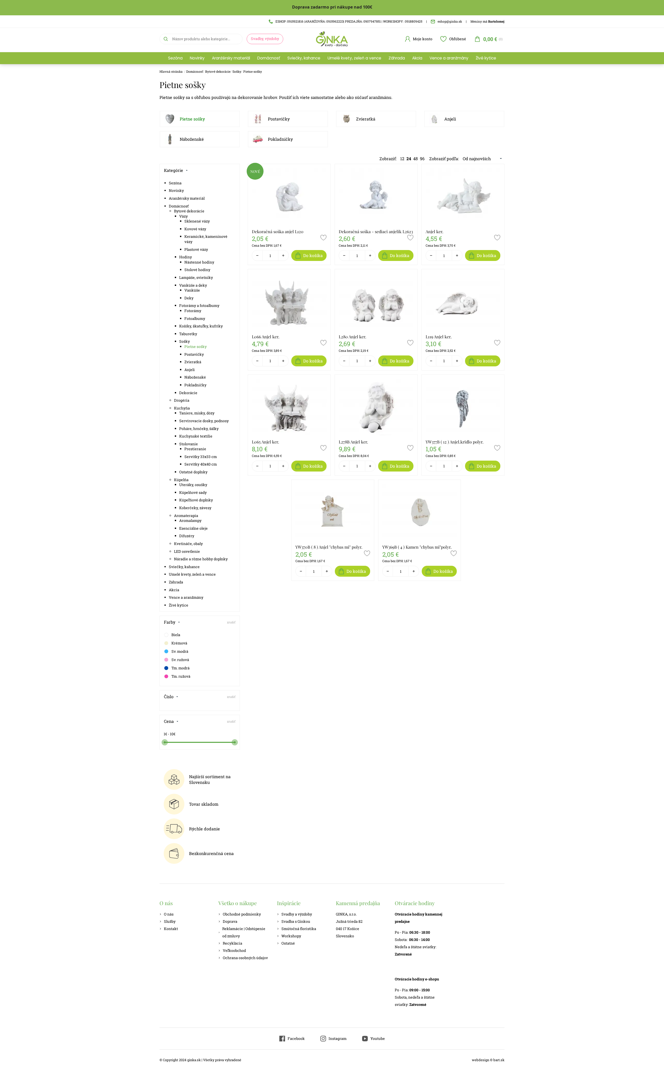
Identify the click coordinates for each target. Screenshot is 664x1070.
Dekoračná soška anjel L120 (277, 231)
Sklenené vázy (197, 221)
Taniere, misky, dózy (197, 412)
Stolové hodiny (197, 269)
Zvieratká (365, 119)
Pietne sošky (252, 71)
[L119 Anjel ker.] (463, 301)
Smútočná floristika (298, 928)
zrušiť (231, 622)
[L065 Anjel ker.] (289, 407)
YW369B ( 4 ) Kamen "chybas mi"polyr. (417, 547)
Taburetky (188, 333)
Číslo (169, 696)
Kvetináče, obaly (188, 543)
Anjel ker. (434, 231)
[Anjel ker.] (463, 196)
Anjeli (450, 119)
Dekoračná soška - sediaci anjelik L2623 (376, 231)
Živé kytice (486, 58)
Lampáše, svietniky (196, 277)
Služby (170, 921)
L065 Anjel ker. (265, 442)
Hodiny (185, 256)
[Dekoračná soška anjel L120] (289, 196)
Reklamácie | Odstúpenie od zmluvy (243, 932)
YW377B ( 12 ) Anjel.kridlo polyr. (454, 442)
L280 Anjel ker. (352, 336)
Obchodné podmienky (242, 914)
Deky (188, 297)
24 (408, 158)
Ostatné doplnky (193, 471)
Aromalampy (190, 520)
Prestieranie (195, 448)
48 (415, 158)
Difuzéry (186, 535)
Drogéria (181, 400)
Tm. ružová (180, 676)
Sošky (236, 71)
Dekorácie (188, 392)
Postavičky (279, 119)
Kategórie (173, 170)
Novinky (197, 58)
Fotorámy (192, 310)
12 (402, 158)
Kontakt (171, 928)
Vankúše (192, 290)
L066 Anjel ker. (265, 336)
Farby (169, 622)
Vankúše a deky (193, 285)
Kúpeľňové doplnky (196, 499)
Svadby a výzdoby (296, 914)
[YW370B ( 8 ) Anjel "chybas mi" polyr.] (332, 512)
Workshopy (291, 935)
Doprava (230, 921)
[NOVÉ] (255, 178)
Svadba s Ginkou (295, 921)
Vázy (183, 216)
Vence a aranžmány (449, 58)
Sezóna (175, 58)
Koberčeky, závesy (195, 507)
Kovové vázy (195, 228)
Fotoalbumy (194, 318)
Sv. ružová (180, 659)
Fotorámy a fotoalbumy (199, 305)
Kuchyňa (182, 408)
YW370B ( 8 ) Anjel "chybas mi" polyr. (328, 547)
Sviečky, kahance (303, 58)
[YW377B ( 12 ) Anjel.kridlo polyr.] (463, 407)
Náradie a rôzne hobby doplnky (201, 558)
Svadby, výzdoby (265, 38)
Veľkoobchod (234, 950)
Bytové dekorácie (217, 71)
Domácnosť (268, 58)
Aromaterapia (186, 515)
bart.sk (498, 1060)
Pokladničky (280, 139)
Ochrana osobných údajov (245, 957)
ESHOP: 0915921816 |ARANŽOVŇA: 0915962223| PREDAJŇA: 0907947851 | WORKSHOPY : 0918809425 (348, 21)
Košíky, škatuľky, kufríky (201, 326)
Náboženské (192, 139)
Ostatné (288, 943)
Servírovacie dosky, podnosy (204, 420)
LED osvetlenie (187, 551)
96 (422, 158)
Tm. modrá (180, 667)
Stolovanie (188, 443)
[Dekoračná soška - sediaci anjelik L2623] (376, 196)
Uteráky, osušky (193, 484)
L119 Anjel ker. (439, 336)
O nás (169, 914)
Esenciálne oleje (193, 528)
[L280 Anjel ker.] (376, 301)
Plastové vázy (196, 249)
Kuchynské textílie (195, 436)
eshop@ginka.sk (450, 21)
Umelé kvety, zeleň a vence (354, 58)
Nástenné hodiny (199, 262)
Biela (175, 634)
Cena (169, 721)
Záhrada (397, 58)
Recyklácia (232, 943)
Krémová (179, 643)
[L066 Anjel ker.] (289, 301)
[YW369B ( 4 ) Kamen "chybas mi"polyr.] (419, 512)
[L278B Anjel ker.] (376, 407)
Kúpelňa (181, 479)
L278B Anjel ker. (353, 442)
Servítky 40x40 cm (200, 464)
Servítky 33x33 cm (200, 456)
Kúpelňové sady (193, 492)
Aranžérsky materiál (231, 58)
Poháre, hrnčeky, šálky (199, 428)
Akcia (417, 58)
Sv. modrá (179, 651)
